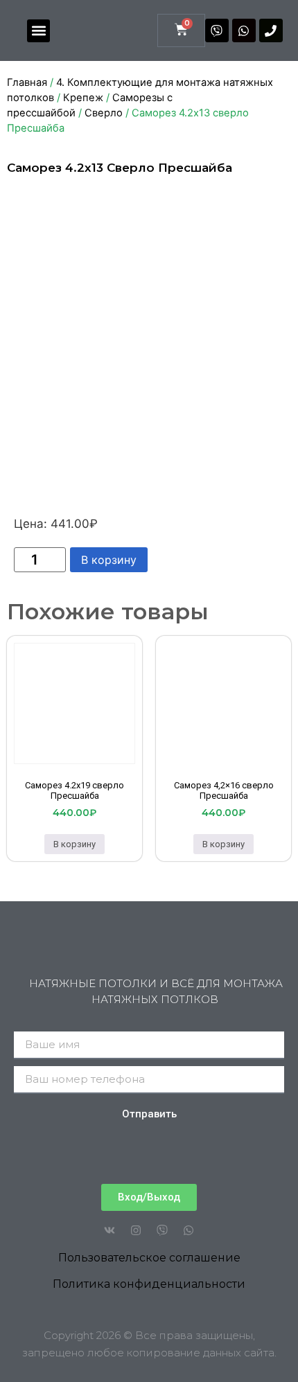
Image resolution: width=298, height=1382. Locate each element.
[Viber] (217, 30)
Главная (27, 82)
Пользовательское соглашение (149, 1257)
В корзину (109, 560)
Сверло (104, 113)
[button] (38, 30)
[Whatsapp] (244, 30)
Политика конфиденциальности (149, 1284)
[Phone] (271, 30)
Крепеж (83, 97)
